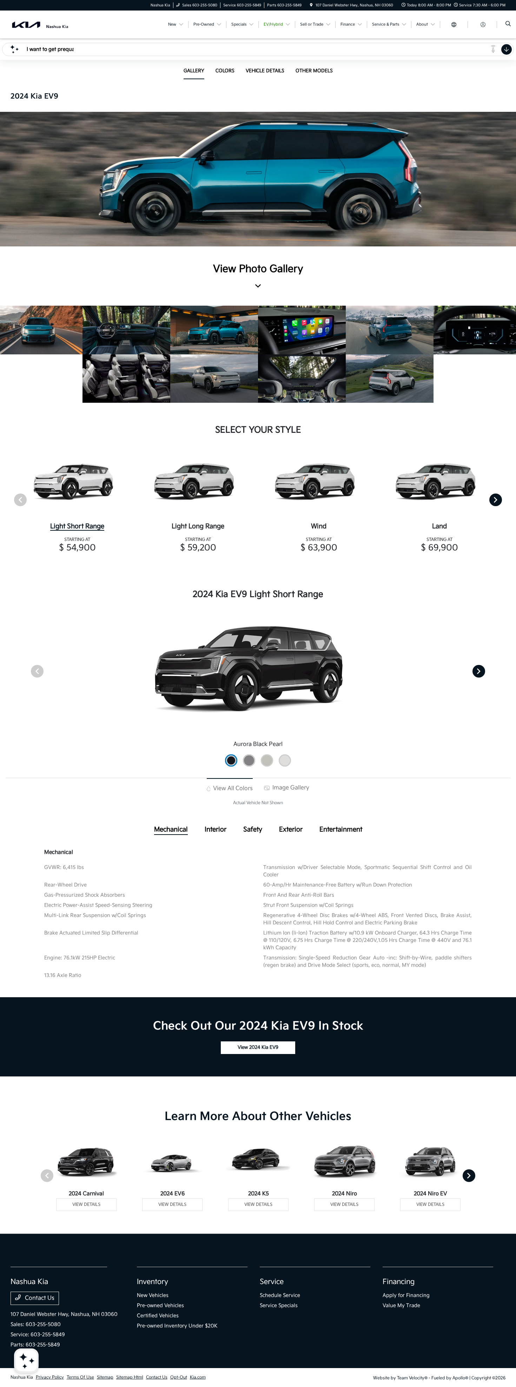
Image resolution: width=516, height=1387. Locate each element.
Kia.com (198, 1377)
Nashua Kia (22, 1377)
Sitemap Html (129, 1377)
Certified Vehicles (158, 1316)
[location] (311, 5)
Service (272, 1282)
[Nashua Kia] (40, 24)
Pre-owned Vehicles (160, 1305)
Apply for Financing (406, 1295)
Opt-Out (178, 1377)
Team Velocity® (412, 1378)
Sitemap (105, 1377)
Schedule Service (280, 1295)
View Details (86, 1204)
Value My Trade (401, 1305)
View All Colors (232, 788)
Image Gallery (290, 787)
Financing (399, 1282)
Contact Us (39, 1298)
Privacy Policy (50, 1377)
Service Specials (279, 1305)
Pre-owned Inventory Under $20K (177, 1326)
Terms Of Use (80, 1377)
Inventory (152, 1282)
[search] (508, 24)
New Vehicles (152, 1295)
